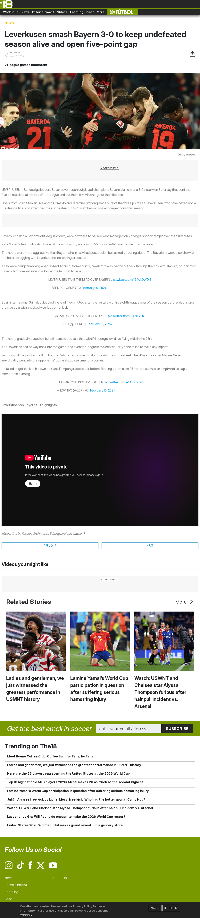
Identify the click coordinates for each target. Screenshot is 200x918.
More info (26, 914)
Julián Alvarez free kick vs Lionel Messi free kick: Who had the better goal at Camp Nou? (76, 799)
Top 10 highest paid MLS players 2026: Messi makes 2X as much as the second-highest (75, 782)
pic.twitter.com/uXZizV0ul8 (127, 316)
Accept (155, 908)
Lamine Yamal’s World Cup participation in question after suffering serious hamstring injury (78, 791)
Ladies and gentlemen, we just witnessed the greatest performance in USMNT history (74, 765)
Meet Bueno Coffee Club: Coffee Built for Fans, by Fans (50, 756)
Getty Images (186, 154)
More (100, 12)
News (25, 12)
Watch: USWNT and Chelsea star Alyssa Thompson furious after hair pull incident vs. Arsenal (160, 692)
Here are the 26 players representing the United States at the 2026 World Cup (68, 773)
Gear (90, 12)
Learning (76, 12)
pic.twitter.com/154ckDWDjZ (131, 279)
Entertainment (43, 12)
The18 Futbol (122, 12)
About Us (59, 878)
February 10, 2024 (94, 288)
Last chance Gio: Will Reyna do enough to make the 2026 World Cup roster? (66, 817)
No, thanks (171, 908)
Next (150, 546)
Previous (50, 546)
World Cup (10, 12)
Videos (62, 12)
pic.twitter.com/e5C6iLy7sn (123, 382)
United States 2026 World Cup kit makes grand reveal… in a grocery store (65, 825)
